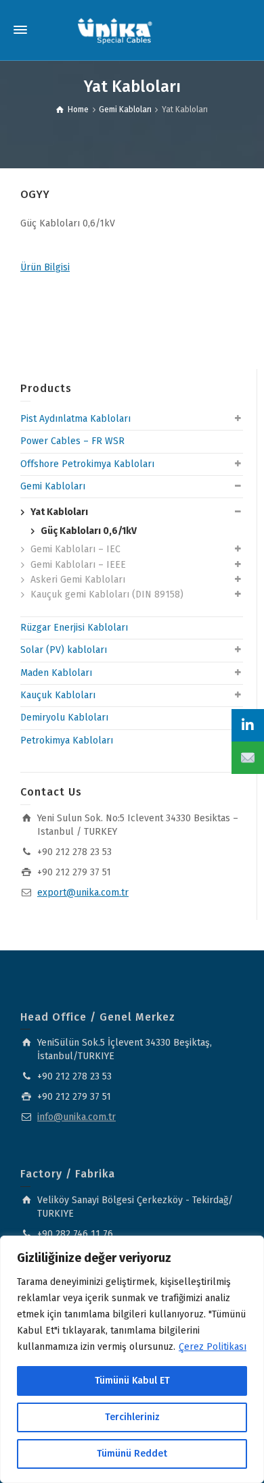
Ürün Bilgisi (45, 267)
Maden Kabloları (56, 673)
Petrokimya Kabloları (66, 740)
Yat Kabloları (59, 512)
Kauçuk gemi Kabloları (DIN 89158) (106, 594)
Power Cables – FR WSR (72, 441)
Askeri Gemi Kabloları (77, 579)
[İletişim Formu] (248, 758)
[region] (132, 1359)
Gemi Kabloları (52, 486)
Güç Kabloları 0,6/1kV (89, 531)
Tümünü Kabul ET (132, 1380)
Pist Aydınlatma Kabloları (75, 418)
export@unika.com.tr (83, 892)
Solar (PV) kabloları (63, 650)
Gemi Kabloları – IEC (75, 549)
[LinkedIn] (248, 725)
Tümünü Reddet (132, 1453)
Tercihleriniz (132, 1417)
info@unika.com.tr (76, 1117)
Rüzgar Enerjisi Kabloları (74, 627)
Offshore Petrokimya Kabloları (87, 464)
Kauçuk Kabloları (57, 695)
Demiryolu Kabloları (64, 717)
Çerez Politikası (212, 1347)
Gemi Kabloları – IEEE (78, 564)
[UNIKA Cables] (115, 30)
